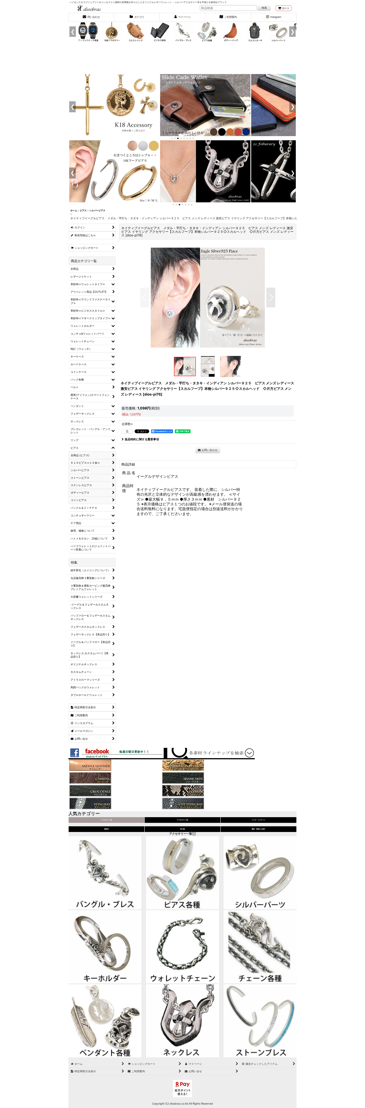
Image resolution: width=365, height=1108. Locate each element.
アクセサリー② (182, 820)
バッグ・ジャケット (258, 820)
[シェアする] (127, 431)
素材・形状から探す (258, 829)
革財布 (106, 829)
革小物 (182, 829)
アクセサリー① (106, 820)
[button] (144, 297)
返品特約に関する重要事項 (142, 439)
